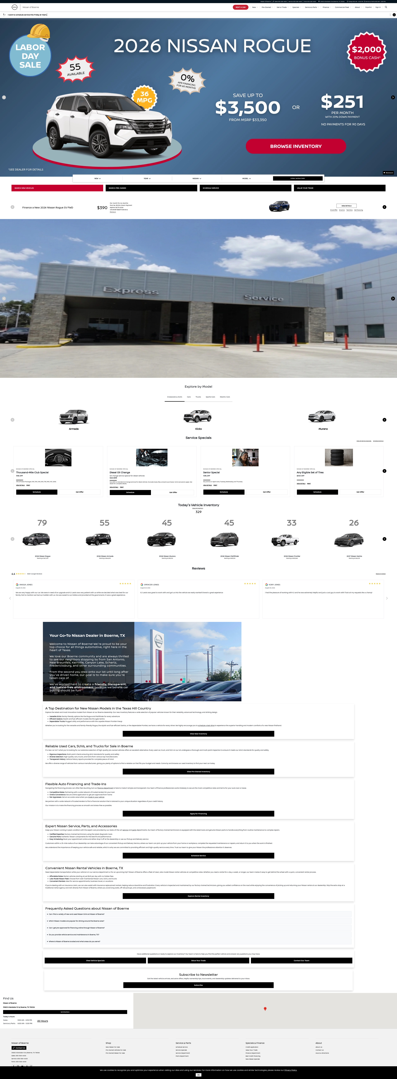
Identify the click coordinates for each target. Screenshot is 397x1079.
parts (134, 830)
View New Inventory (198, 734)
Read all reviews (381, 574)
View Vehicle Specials (95, 960)
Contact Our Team (301, 960)
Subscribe (198, 985)
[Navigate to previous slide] (1, 97)
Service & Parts (183, 1043)
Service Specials (181, 1050)
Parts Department (182, 1056)
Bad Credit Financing (253, 1056)
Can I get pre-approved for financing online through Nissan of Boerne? (77, 928)
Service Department (183, 1053)
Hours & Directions (322, 1053)
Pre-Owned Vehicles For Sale (116, 1050)
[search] (386, 7)
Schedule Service (378, 441)
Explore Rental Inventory (198, 896)
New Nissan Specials (253, 1059)
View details (347, 206)
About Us (319, 1047)
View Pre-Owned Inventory (198, 771)
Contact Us (20, 1048)
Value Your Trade (198, 960)
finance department (105, 788)
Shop (108, 1043)
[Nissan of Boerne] (29, 7)
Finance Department (253, 1053)
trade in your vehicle (96, 797)
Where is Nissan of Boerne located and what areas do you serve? (74, 941)
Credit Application (252, 1047)
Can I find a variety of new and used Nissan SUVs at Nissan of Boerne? (76, 914)
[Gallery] (198, 97)
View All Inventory (197, 508)
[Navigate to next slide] (395, 97)
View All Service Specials (364, 441)
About (319, 1043)
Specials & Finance (255, 1043)
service (125, 830)
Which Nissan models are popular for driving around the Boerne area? (76, 921)
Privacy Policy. (290, 1070)
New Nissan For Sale (113, 1047)
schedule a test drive (206, 725)
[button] (265, 1009)
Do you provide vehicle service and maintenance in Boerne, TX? (74, 934)
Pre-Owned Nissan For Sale (115, 1053)
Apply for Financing (198, 814)
